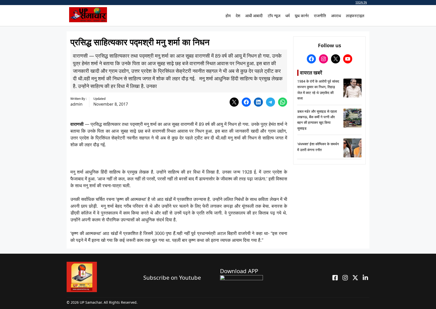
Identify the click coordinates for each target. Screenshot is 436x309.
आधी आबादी (254, 15)
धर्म (287, 15)
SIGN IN (361, 2)
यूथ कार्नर (302, 15)
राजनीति (320, 15)
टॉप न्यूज (274, 15)
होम (228, 15)
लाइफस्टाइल (355, 15)
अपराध (336, 15)
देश (238, 15)
